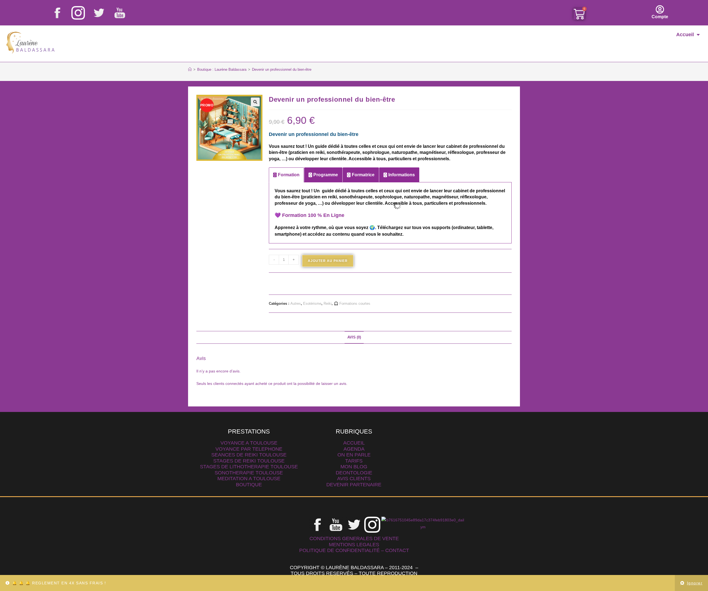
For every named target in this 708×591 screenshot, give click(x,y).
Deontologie (354, 473)
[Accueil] (190, 69)
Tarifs (354, 461)
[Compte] (660, 9)
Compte (660, 16)
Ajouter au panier (328, 261)
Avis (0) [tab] (354, 337)
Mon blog (353, 466)
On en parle (354, 455)
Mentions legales (354, 544)
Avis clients (354, 478)
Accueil (685, 34)
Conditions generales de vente (354, 538)
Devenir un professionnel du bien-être (281, 69)
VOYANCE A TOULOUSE (248, 443)
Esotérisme (312, 303)
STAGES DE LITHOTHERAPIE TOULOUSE (249, 466)
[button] (255, 102)
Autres (295, 303)
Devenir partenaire (353, 484)
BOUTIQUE (249, 484)
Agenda (354, 449)
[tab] (286, 174)
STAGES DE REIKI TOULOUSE (249, 461)
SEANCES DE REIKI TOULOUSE (249, 455)
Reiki (328, 303)
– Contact (395, 550)
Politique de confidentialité (339, 550)
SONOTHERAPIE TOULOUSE (249, 473)
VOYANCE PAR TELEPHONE (248, 449)
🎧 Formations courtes (352, 303)
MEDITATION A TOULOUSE (248, 478)
